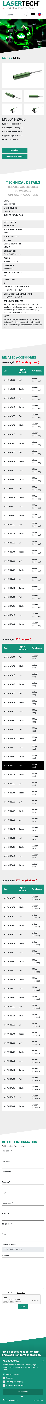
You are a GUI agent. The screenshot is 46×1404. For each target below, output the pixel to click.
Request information (15, 157)
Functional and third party (15, 1385)
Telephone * (7, 1224)
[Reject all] (43, 1360)
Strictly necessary (12, 1374)
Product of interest (9, 1245)
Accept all (23, 1392)
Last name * (7, 1161)
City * (4, 1193)
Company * (6, 1172)
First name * (7, 1151)
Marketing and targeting (14, 1382)
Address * (6, 1182)
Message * (6, 1255)
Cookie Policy (38, 1400)
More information (11, 1400)
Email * (5, 1234)
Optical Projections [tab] (23, 194)
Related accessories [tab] (23, 186)
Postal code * (7, 1203)
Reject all (23, 1396)
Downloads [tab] (23, 190)
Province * (6, 1213)
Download (14, 150)
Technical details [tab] (23, 183)
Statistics (9, 1378)
